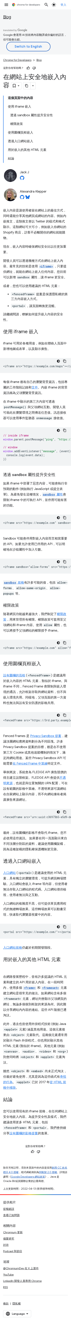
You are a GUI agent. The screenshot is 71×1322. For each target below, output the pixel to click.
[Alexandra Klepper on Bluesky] (27, 198)
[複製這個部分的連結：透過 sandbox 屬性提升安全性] (59, 475)
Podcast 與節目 (12, 1251)
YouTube (8, 1274)
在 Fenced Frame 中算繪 (30, 764)
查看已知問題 (11, 1215)
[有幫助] (28, 68)
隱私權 (16, 1303)
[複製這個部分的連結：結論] (17, 1100)
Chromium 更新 (13, 1232)
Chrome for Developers (17, 60)
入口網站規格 (12, 948)
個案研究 (8, 1238)
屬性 (53, 494)
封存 (6, 1245)
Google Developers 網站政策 (28, 1176)
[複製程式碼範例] (65, 361)
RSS (5, 1287)
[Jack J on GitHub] (22, 179)
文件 (35, 387)
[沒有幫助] (34, 68)
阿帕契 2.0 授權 (48, 1172)
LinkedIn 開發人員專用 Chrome (22, 1281)
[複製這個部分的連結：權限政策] (23, 605)
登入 (63, 4)
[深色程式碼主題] (58, 361)
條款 (6, 1303)
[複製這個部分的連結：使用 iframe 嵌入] (42, 332)
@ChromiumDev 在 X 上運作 (21, 1268)
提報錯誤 (8, 1209)
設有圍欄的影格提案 (23, 1133)
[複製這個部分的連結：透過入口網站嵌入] (45, 861)
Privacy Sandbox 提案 (45, 736)
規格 (14, 583)
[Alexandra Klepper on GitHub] (22, 198)
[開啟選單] (6, 4)
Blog (7, 17)
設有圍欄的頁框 (14, 675)
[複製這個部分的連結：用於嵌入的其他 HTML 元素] (7, 965)
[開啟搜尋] (46, 4)
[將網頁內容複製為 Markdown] (26, 85)
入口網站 (9, 873)
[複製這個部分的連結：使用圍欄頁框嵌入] (45, 664)
